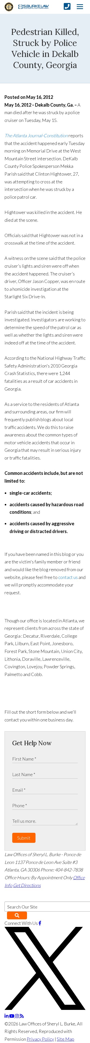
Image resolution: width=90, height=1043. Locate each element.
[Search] (17, 915)
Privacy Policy (40, 1039)
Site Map (65, 1039)
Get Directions (27, 885)
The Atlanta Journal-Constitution (36, 135)
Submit (23, 838)
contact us (68, 577)
